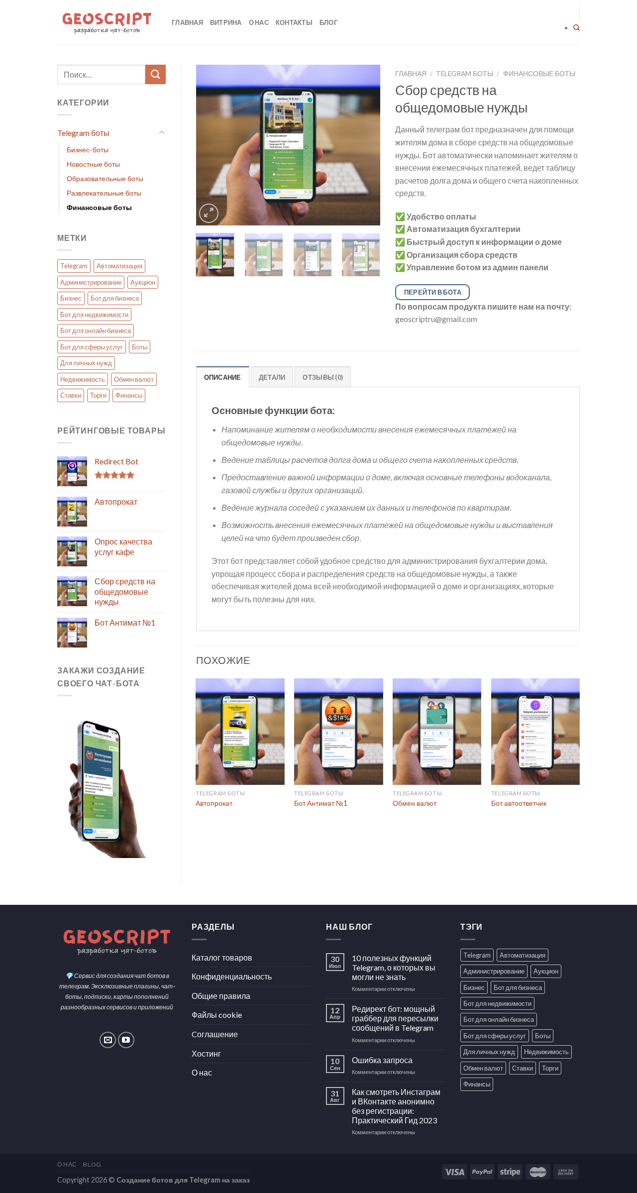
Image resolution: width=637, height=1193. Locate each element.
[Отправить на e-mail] (108, 1040)
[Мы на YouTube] (126, 1040)
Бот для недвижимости (94, 315)
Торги (98, 395)
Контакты (294, 22)
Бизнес (71, 298)
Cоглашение (215, 1034)
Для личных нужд (86, 363)
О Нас (67, 1164)
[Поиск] (576, 28)
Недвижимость (82, 379)
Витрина (226, 22)
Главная (187, 22)
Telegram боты (83, 132)
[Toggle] (162, 133)
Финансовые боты (99, 207)
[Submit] (155, 74)
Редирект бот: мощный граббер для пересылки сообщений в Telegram (395, 1018)
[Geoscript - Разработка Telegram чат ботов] (107, 22)
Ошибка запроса (382, 1060)
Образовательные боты (105, 178)
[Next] (364, 145)
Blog (92, 1164)
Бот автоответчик (518, 803)
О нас (259, 22)
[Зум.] (208, 213)
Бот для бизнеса (115, 298)
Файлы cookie (217, 1014)
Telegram (74, 266)
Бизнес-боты (87, 149)
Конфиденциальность (232, 976)
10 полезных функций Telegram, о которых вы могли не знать (393, 967)
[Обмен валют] (437, 731)
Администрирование (90, 282)
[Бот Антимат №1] (338, 731)
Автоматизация (119, 266)
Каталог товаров (222, 957)
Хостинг (206, 1053)
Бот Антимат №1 (320, 803)
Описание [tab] (222, 377)
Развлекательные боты (104, 193)
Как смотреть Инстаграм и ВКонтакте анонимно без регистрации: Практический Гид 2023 (396, 1106)
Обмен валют (134, 379)
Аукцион (142, 282)
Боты (139, 347)
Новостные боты (93, 164)
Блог (328, 22)
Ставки (70, 395)
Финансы (128, 395)
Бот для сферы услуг (91, 347)
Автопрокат (214, 803)
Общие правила (221, 995)
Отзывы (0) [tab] (323, 377)
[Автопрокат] (240, 731)
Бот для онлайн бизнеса (95, 330)
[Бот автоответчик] (535, 731)
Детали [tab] (272, 377)
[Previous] (212, 145)
